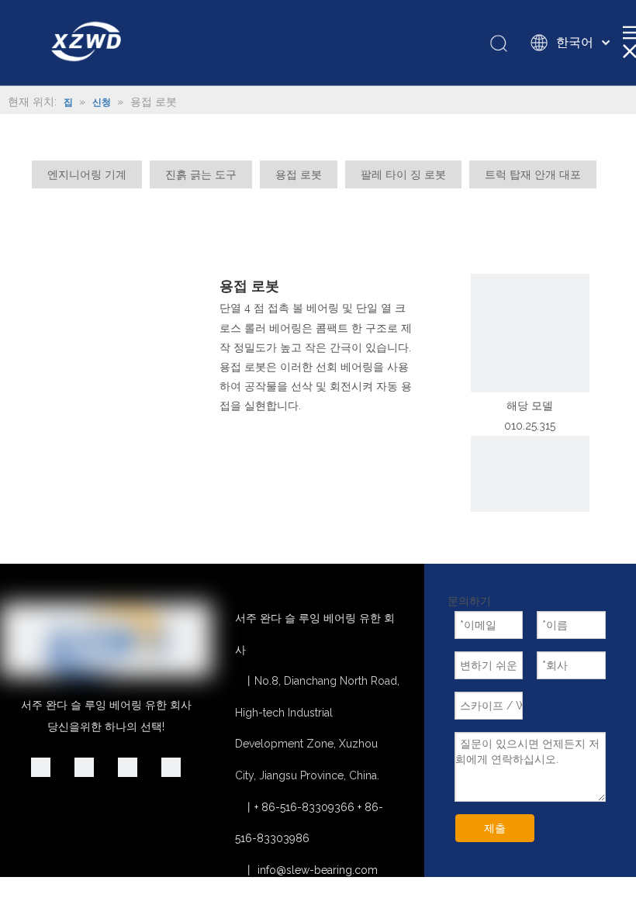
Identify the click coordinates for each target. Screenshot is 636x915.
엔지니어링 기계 (86, 174)
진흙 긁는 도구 (201, 174)
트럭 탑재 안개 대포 (533, 174)
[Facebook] (171, 767)
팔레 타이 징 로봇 (403, 174)
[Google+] (84, 767)
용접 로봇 (298, 174)
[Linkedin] (40, 767)
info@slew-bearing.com (318, 870)
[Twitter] (127, 767)
